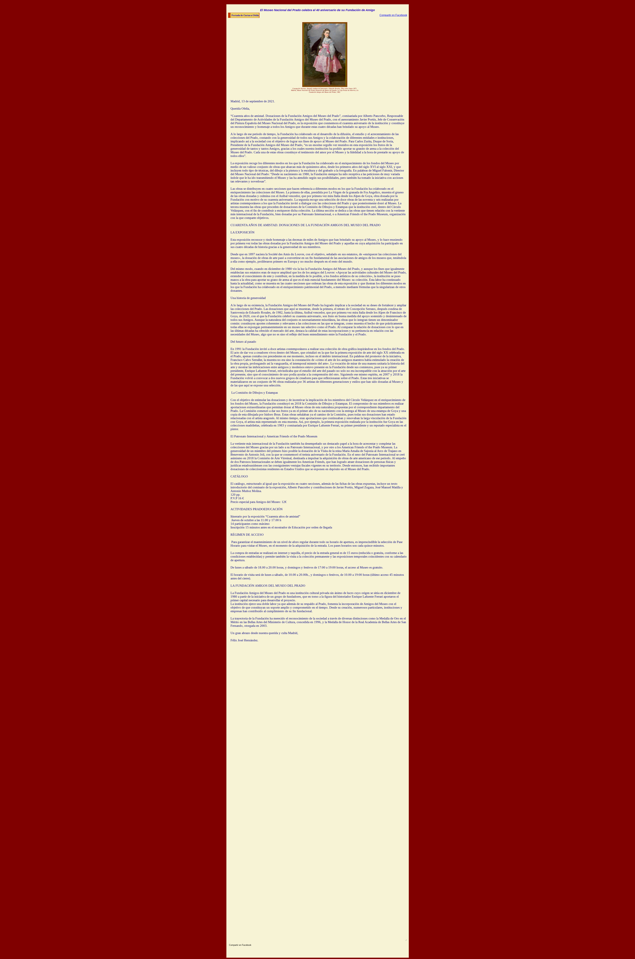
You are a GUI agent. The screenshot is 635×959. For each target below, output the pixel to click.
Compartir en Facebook (393, 15)
